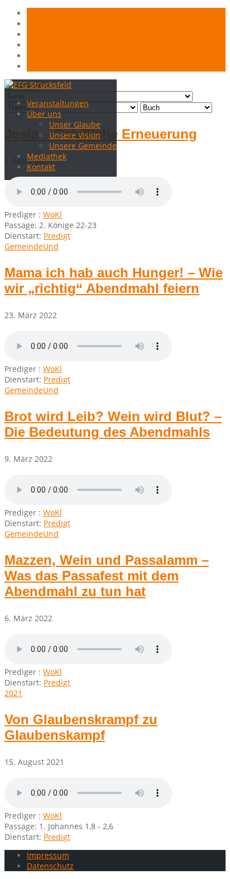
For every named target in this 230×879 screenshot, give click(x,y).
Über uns (44, 113)
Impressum (48, 855)
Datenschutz (50, 866)
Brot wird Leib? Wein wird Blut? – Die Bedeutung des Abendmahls (113, 424)
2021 (13, 693)
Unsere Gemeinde (83, 145)
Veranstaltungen (58, 103)
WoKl (52, 214)
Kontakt (41, 167)
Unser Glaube (74, 124)
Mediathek (46, 156)
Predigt (57, 235)
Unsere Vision (74, 135)
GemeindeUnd (31, 246)
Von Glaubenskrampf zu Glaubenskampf (80, 727)
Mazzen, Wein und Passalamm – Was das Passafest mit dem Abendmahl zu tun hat (106, 575)
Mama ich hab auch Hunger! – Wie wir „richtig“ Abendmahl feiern (113, 280)
